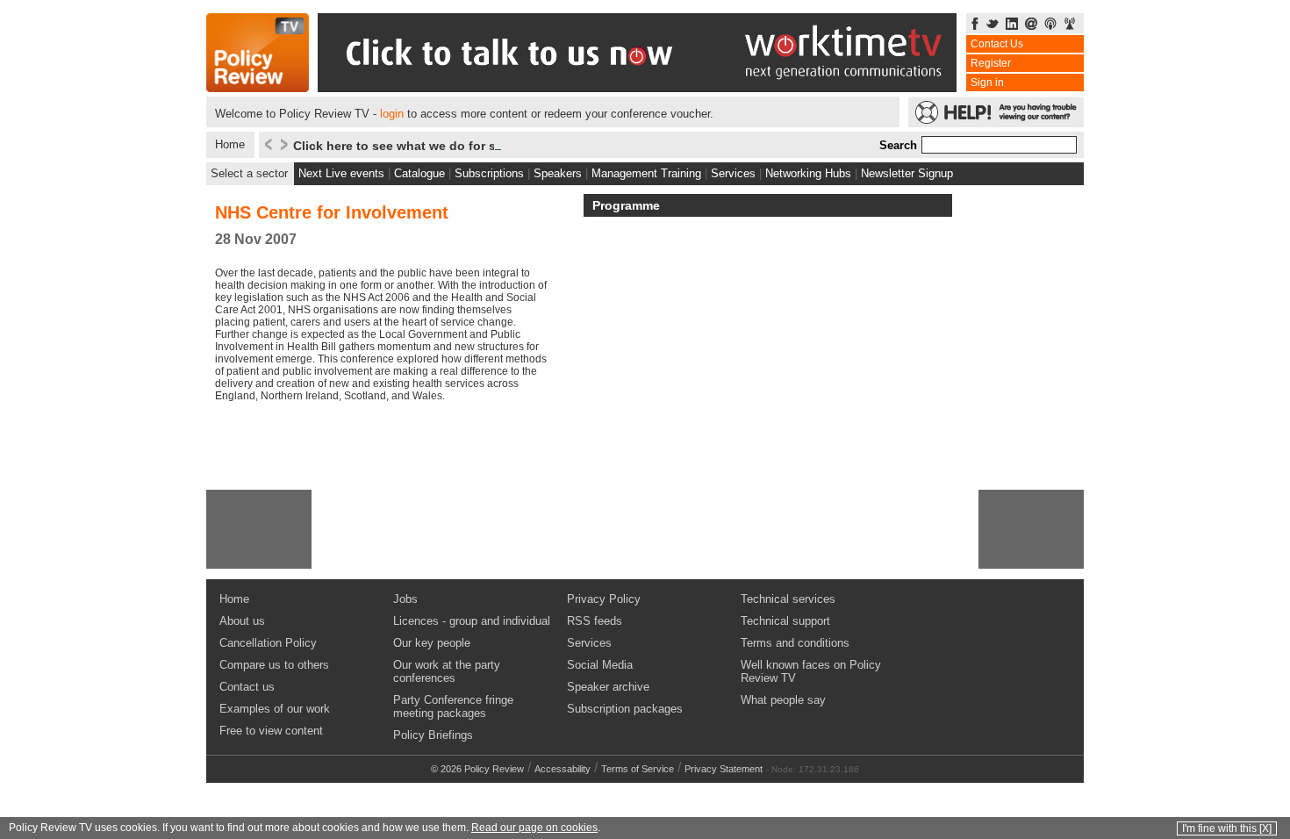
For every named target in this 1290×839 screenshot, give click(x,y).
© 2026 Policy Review (477, 769)
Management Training (646, 173)
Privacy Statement (723, 769)
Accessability (562, 769)
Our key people (431, 642)
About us (242, 620)
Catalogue (419, 173)
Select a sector (249, 173)
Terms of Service (637, 769)
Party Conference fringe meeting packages (453, 706)
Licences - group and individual (471, 620)
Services (733, 173)
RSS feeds (594, 620)
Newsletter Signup (907, 173)
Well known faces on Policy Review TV (811, 671)
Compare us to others (274, 664)
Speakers (558, 173)
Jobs (405, 599)
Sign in (987, 82)
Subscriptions (489, 173)
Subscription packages (625, 708)
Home (230, 144)
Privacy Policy (604, 599)
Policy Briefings (433, 735)
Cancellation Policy (268, 642)
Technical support (785, 620)
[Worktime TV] (637, 87)
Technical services (788, 599)
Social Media (600, 664)
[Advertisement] (259, 529)
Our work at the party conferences (446, 671)
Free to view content (271, 730)
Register (991, 63)
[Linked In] (1012, 25)
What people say (783, 699)
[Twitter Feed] (992, 25)
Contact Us (997, 44)
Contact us (247, 686)
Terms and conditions (795, 642)
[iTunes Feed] (1050, 25)
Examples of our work (274, 708)
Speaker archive (608, 686)
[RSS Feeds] (1070, 25)
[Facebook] (975, 25)
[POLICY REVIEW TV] (257, 87)
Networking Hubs (808, 173)
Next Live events (341, 173)
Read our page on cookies (534, 827)
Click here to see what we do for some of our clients (449, 146)
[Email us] (1031, 25)
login (392, 113)
